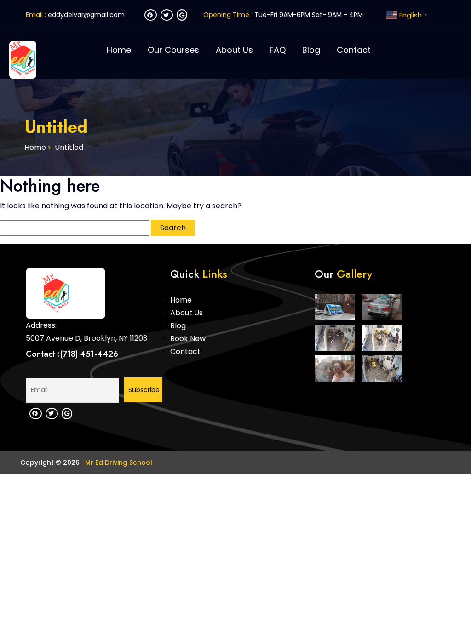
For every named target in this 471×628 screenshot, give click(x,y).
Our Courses (173, 50)
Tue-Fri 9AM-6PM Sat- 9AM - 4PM (308, 14)
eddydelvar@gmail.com (86, 14)
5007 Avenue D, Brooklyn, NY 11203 (86, 338)
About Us (234, 50)
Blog (311, 50)
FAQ (278, 50)
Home (119, 50)
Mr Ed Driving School (117, 462)
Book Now (188, 338)
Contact (354, 50)
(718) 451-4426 (89, 354)
